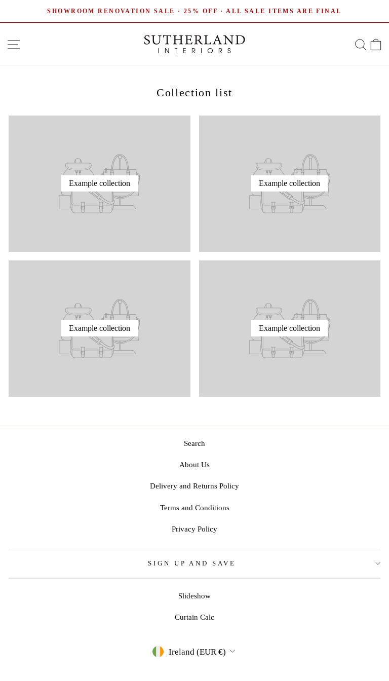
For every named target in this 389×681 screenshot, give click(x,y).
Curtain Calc (194, 617)
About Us (194, 464)
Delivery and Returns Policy (194, 485)
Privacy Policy (194, 528)
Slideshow (194, 595)
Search (194, 443)
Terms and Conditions (194, 507)
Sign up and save (192, 563)
